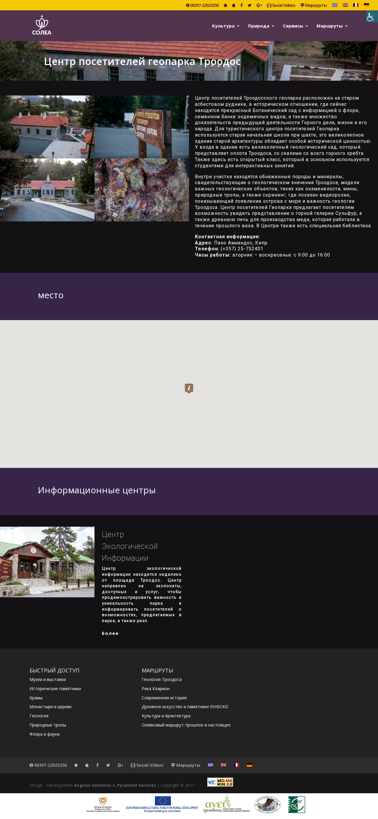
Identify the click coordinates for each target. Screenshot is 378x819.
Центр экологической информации (130, 546)
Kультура (223, 26)
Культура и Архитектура (166, 716)
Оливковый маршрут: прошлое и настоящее (186, 725)
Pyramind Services (136, 785)
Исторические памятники (55, 688)
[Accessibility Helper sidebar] (372, 16)
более (110, 633)
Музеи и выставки (48, 679)
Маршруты (315, 5)
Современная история (164, 697)
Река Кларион (156, 688)
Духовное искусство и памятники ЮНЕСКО (185, 706)
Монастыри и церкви (50, 706)
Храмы (36, 697)
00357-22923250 (204, 5)
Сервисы (293, 26)
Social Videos (283, 5)
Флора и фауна (45, 734)
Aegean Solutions (92, 785)
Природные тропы (48, 725)
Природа (258, 26)
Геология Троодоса (162, 679)
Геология (39, 716)
